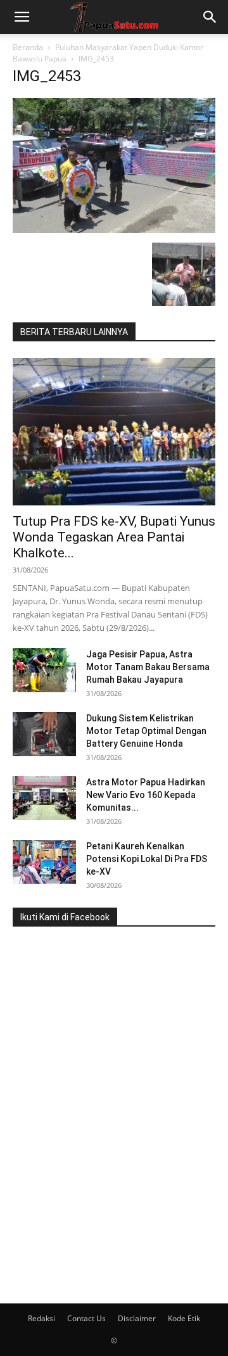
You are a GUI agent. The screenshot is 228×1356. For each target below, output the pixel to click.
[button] (21, 17)
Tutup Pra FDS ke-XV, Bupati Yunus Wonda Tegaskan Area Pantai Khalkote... (114, 537)
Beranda (28, 47)
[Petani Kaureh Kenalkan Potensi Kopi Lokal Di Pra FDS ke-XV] (44, 862)
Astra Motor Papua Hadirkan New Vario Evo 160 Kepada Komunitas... (145, 795)
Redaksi (41, 1318)
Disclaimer (137, 1318)
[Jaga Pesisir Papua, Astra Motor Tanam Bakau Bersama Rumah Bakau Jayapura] (44, 670)
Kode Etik (184, 1318)
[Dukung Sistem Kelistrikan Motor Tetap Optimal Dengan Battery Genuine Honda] (44, 734)
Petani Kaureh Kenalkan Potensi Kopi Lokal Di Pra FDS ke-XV (146, 859)
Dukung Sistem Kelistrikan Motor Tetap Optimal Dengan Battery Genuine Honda (146, 731)
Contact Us (86, 1318)
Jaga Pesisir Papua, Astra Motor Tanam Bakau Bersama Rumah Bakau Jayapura (148, 667)
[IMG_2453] (114, 229)
